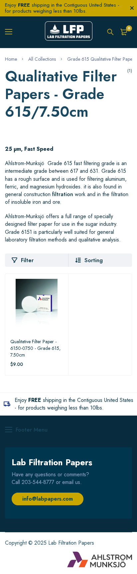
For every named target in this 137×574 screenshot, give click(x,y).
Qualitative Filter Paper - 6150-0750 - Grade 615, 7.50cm (35, 348)
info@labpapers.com (47, 499)
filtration (62, 194)
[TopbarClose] (132, 8)
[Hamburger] (11, 32)
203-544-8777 (38, 482)
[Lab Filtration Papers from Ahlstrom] (68, 32)
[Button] (110, 32)
